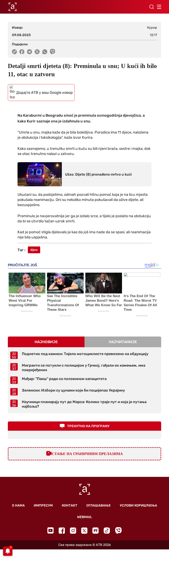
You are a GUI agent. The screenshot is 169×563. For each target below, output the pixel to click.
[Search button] (151, 6)
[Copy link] (14, 51)
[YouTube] (50, 530)
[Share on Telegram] (29, 51)
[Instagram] (73, 530)
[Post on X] (37, 51)
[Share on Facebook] (22, 51)
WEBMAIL (84, 517)
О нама (18, 505)
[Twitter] (84, 530)
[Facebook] (62, 530)
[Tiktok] (107, 530)
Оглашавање (98, 505)
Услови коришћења (138, 505)
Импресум (43, 505)
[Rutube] (95, 530)
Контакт (69, 505)
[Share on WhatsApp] (44, 51)
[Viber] (118, 530)
